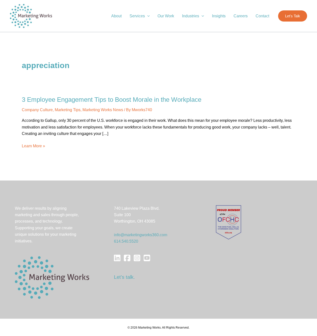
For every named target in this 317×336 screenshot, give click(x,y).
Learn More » (33, 146)
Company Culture (37, 110)
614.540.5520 (126, 241)
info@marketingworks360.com (140, 235)
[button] (147, 16)
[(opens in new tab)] (228, 222)
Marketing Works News (102, 110)
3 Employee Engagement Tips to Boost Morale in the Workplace (111, 99)
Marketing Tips (67, 110)
